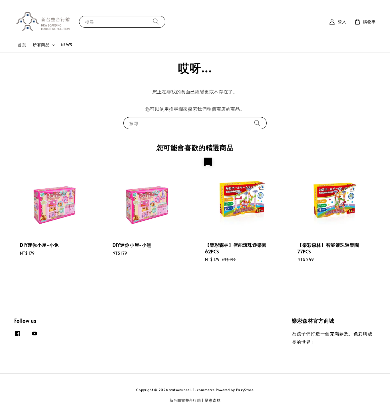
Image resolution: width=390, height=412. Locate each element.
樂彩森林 (212, 400)
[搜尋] (156, 21)
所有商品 (41, 44)
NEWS (66, 44)
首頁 (22, 44)
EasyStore (245, 389)
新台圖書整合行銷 (185, 400)
